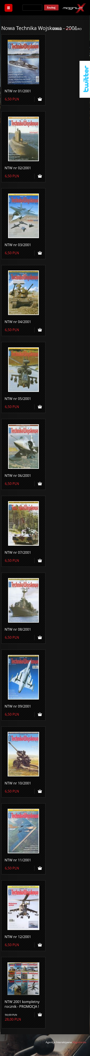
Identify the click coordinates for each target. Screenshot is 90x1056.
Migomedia (79, 1042)
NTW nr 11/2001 (18, 860)
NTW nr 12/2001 (18, 936)
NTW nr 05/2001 (18, 398)
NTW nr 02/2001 (18, 168)
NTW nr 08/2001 (18, 629)
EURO (78, 29)
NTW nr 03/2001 (18, 244)
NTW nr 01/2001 (18, 91)
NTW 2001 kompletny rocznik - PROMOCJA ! (22, 1004)
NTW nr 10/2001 (18, 783)
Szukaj (51, 7)
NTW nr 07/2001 (18, 552)
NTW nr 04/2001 (18, 321)
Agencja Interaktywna (59, 1042)
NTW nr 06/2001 (18, 475)
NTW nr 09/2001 (18, 706)
